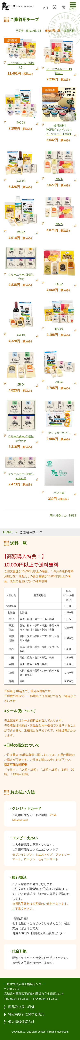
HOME (8, 532)
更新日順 (69, 30)
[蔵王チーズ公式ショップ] (18, 6)
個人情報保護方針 (21, 1021)
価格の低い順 (33, 30)
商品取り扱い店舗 (21, 1007)
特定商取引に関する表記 (26, 1014)
